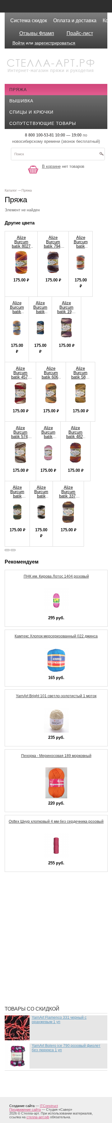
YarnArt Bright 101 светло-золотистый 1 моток (56, 696)
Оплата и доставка (74, 20)
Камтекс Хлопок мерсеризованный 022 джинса (56, 636)
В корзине (51, 166)
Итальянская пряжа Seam (46, 938)
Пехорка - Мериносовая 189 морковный (56, 756)
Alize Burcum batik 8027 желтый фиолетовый (21, 246)
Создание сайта (22, 1106)
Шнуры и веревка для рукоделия (55, 991)
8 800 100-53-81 (39, 135)
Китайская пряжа (36, 919)
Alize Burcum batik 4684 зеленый (17, 496)
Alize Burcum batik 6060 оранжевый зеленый (50, 377)
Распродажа (29, 891)
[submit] (101, 156)
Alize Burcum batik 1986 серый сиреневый (66, 312)
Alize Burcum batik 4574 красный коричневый (20, 377)
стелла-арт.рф (37, 1117)
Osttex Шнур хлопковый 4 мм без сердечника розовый (56, 821)
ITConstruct (49, 1106)
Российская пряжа (38, 910)
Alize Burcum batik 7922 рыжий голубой (80, 248)
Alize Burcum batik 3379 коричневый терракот (68, 496)
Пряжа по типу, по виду (43, 947)
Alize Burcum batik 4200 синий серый (40, 314)
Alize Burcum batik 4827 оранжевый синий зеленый (75, 438)
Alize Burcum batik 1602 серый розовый (48, 438)
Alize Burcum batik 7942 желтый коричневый (53, 246)
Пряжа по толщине (38, 957)
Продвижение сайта (25, 1109)
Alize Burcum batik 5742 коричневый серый (20, 436)
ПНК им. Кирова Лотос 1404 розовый (56, 576)
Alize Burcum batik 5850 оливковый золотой (80, 377)
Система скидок (28, 20)
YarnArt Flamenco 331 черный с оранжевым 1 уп (59, 1019)
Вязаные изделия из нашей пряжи (57, 929)
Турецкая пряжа (34, 901)
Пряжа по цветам (36, 966)
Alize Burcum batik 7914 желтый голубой (16, 314)
